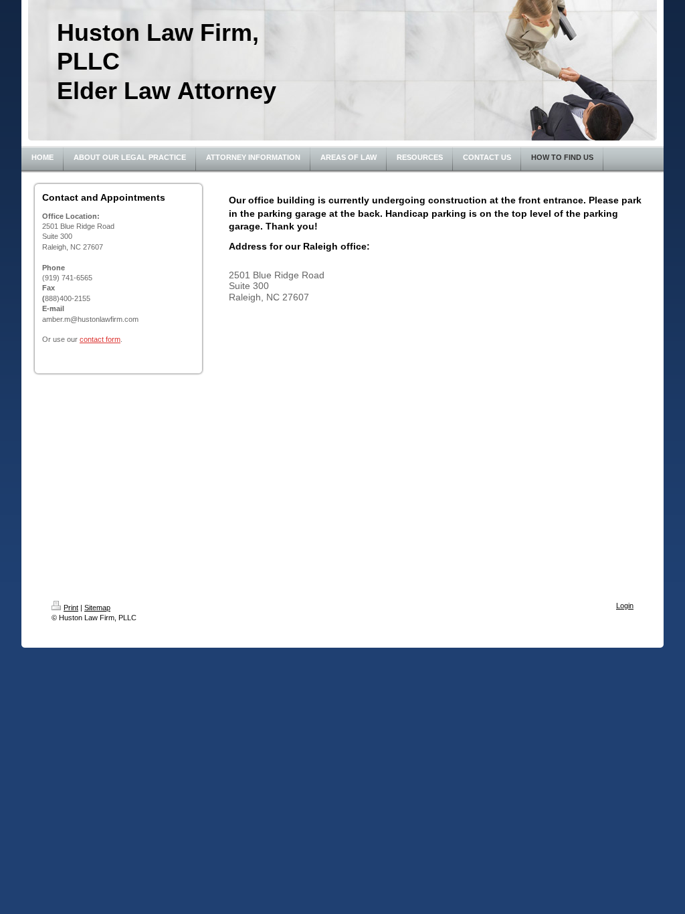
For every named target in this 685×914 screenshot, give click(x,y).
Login (624, 606)
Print (71, 608)
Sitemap (97, 608)
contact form (100, 339)
